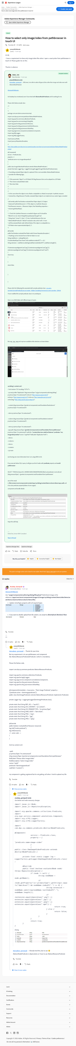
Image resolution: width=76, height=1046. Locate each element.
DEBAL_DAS (15, 75)
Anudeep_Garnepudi (16, 586)
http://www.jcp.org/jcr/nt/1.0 (40, 395)
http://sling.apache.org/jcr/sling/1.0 (24, 400)
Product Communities (11, 7)
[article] (37, 614)
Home (2, 7)
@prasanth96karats (13, 90)
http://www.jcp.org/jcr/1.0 (21, 397)
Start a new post (51, 571)
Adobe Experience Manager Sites (9, 9)
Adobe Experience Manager (25, 7)
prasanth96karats (15, 49)
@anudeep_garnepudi (15, 82)
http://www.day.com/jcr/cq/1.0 (42, 397)
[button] (65, 9)
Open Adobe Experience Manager (19, 22)
